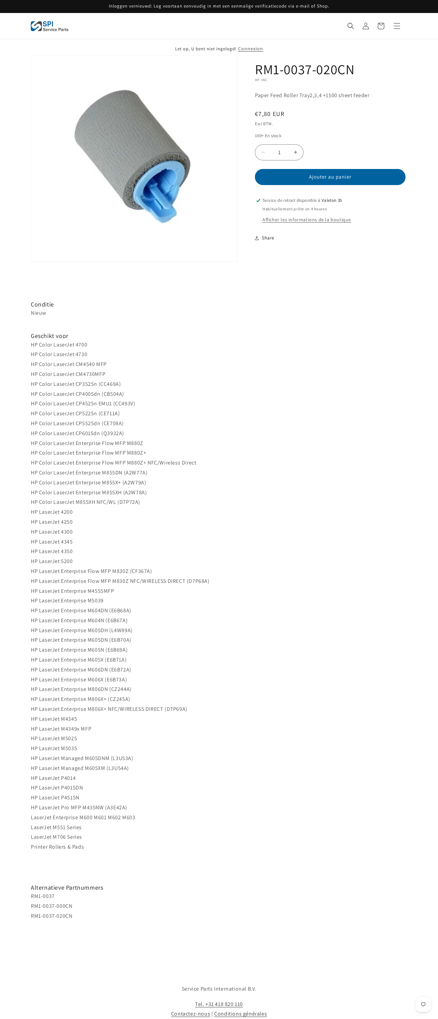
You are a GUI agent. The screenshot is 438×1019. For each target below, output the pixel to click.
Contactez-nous (190, 1013)
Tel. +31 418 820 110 (219, 1004)
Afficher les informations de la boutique (306, 220)
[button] (350, 26)
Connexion (250, 48)
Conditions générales (240, 1013)
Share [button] (268, 238)
